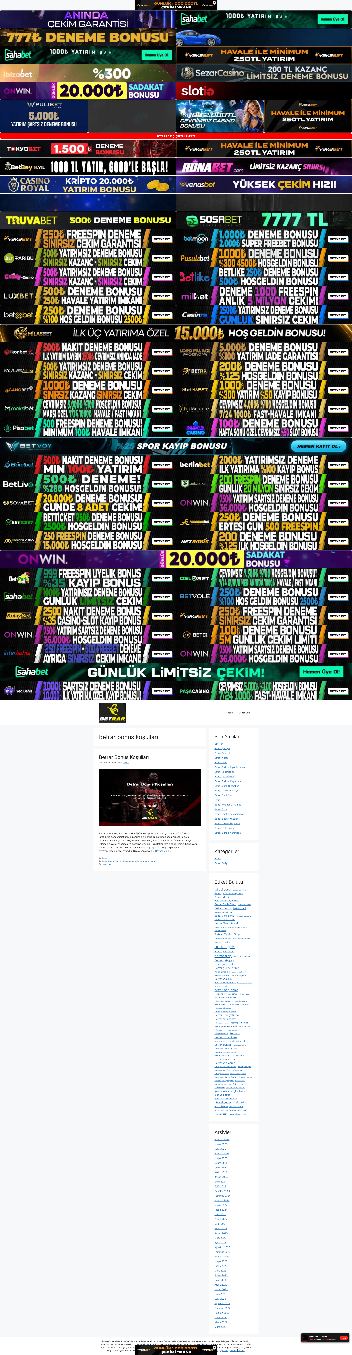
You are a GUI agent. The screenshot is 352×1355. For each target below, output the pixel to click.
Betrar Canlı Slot (223, 795)
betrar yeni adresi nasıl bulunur (225, 1067)
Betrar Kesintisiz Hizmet (228, 804)
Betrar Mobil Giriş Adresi (225, 997)
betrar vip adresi (231, 1049)
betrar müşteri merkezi (222, 1001)
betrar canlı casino (225, 919)
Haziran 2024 (222, 1200)
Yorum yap (107, 864)
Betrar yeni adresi (225, 1062)
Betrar (230, 712)
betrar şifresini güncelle (223, 1084)
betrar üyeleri (219, 1077)
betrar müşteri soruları (239, 1001)
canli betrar (220, 1088)
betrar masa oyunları (244, 983)
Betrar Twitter (223, 1044)
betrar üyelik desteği (245, 1077)
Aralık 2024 (221, 1172)
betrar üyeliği (240, 1081)
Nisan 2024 (221, 1209)
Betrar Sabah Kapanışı (227, 818)
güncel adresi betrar (226, 1098)
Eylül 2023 (220, 1242)
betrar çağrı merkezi (222, 1074)
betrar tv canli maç (226, 1037)
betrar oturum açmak (242, 1005)
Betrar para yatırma (227, 1015)
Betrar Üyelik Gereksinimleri (230, 814)
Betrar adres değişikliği (233, 893)
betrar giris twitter (222, 942)
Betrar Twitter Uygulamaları (230, 767)
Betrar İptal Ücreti (224, 776)
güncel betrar (149, 861)
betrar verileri (219, 1049)
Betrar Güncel (222, 753)
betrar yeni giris (244, 1067)
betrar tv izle (241, 1041)
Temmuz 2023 (222, 1252)
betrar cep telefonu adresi (242, 939)
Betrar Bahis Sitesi (225, 904)
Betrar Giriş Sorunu (242, 956)
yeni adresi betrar (236, 1110)
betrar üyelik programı (224, 1081)
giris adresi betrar (224, 1091)
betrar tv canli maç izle (225, 1041)
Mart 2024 (220, 1214)
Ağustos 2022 (222, 1303)
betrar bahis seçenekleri (227, 900)
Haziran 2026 (222, 1139)
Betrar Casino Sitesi (228, 934)
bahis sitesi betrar (239, 890)
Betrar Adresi (222, 757)
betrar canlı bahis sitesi (244, 916)
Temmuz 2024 (222, 1195)
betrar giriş (225, 946)
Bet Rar (219, 743)
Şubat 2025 (221, 1163)
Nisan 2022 (221, 1322)
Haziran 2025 (222, 1153)
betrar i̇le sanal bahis (132, 861)
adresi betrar (223, 889)
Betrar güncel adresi (227, 968)
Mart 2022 (220, 1327)
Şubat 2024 (221, 1219)
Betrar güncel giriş (223, 972)
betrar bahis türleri (244, 905)
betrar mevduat (244, 994)
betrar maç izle (221, 986)
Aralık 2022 (221, 1284)
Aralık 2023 (221, 1228)
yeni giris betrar (221, 1114)
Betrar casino (220, 931)
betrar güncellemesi (239, 972)
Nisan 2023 (221, 1266)
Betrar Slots (221, 809)
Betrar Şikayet (222, 748)
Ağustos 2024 (222, 1191)
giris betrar (240, 1091)
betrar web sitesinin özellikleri (225, 1052)
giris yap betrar (223, 1094)
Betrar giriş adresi (224, 951)
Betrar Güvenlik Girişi (226, 790)
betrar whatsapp (223, 1055)
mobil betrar (221, 1106)
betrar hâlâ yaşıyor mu (238, 1114)
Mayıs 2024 (221, 1205)
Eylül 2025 (220, 1148)
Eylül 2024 (220, 1186)
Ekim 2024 (220, 1181)
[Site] (88, 238)
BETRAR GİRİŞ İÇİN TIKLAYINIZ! (176, 136)
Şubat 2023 (221, 1275)
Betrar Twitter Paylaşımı (228, 781)
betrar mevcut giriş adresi (226, 994)
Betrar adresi (222, 897)
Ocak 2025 (220, 1167)
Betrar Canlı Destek (227, 923)
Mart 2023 (220, 1270)
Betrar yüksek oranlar (236, 1070)
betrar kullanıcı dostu (225, 982)
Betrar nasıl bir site (224, 1004)
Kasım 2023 (221, 1233)
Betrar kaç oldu (224, 978)
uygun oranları (219, 1110)
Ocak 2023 (221, 1280)
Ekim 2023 (220, 1238)
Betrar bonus (223, 908)
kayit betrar (240, 1102)
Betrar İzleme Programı (227, 823)
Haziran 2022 (222, 1312)
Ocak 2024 (221, 1223)
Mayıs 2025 (221, 1158)
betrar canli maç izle (223, 912)
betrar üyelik (230, 1077)
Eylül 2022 (220, 1298)
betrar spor (218, 1030)
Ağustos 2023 (222, 1247)
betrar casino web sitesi (223, 939)
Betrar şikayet (240, 1084)
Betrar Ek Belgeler (224, 772)
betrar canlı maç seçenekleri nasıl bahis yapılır (231, 927)
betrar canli (239, 908)
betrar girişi (223, 956)
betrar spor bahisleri (231, 1030)
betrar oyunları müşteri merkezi (225, 1012)
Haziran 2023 (222, 1256)
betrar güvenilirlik (222, 975)
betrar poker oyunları (222, 1023)
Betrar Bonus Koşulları (124, 757)
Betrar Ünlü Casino (225, 828)
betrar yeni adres (225, 1059)
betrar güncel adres (225, 964)
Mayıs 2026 (221, 1144)
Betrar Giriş (244, 712)
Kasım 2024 (221, 1177)
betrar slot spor (244, 1026)
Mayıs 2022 (221, 1317)
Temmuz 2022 (222, 1308)
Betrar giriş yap (224, 960)
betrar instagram (238, 975)
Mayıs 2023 (221, 1261)
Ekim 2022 (220, 1294)
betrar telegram (221, 1034)
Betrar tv (235, 1033)
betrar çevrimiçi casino (238, 1074)
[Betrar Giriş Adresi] (112, 712)
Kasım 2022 (221, 1289)
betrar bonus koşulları (112, 861)
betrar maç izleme (226, 990)
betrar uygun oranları (240, 1045)
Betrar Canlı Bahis (224, 915)
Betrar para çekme (226, 1018)
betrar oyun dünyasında (223, 1008)
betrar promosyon (239, 1022)
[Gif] (176, 333)
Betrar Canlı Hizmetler (227, 786)
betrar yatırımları (238, 1056)
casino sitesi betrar (235, 1087)
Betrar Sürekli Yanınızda (228, 832)
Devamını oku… (163, 851)
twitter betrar (236, 1106)
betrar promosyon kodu (226, 1026)
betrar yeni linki (220, 1070)
